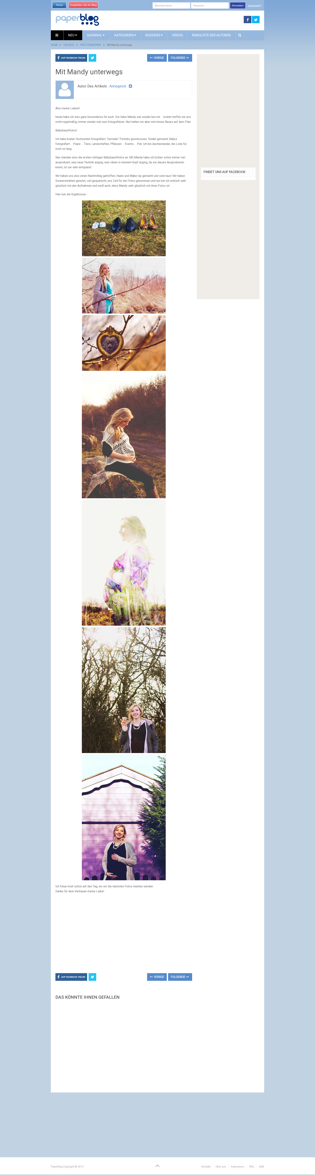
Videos (177, 35)
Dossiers (152, 35)
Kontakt (206, 1166)
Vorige (158, 57)
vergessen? (254, 5)
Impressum (237, 1166)
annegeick (117, 86)
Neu (71, 35)
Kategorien (124, 35)
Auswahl (95, 35)
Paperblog (57, 1166)
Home (59, 4)
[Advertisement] (171, 19)
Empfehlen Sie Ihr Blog (83, 4)
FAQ (251, 1166)
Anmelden (238, 5)
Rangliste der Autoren (211, 35)
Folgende (178, 57)
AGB (261, 1166)
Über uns (221, 1166)
